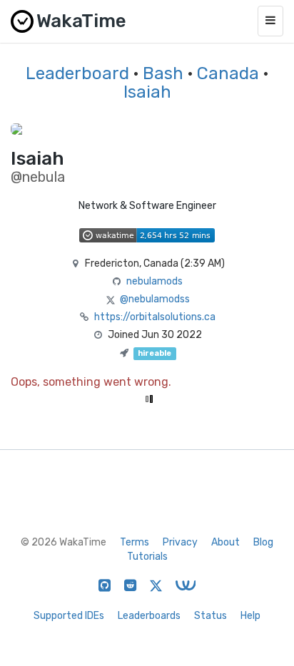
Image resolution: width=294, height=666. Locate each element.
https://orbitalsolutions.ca (155, 317)
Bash (163, 73)
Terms (134, 542)
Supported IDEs (69, 616)
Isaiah (147, 92)
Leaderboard (77, 73)
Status (210, 616)
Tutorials (147, 556)
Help (250, 616)
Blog (263, 542)
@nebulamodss (155, 299)
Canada (228, 73)
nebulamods (154, 281)
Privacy (180, 542)
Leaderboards (149, 616)
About (225, 542)
